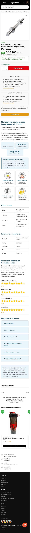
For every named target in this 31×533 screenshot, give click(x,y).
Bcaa (2, 486)
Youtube (3, 514)
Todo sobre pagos (6, 494)
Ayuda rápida (4, 500)
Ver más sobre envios (8, 102)
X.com (3, 508)
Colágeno (3, 484)
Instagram (3, 510)
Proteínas (3, 478)
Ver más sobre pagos (8, 88)
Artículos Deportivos (9, 11)
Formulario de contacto (7, 498)
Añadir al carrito (18, 68)
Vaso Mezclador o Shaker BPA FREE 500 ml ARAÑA (13, 439)
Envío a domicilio (6, 492)
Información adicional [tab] (7, 385)
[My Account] (24, 3)
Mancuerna (14, 400)
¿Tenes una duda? (15, 114)
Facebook (3, 506)
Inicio (2, 11)
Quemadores (4, 482)
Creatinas (3, 480)
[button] (27, 3)
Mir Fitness (20, 400)
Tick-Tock (3, 512)
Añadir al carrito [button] (14, 446)
